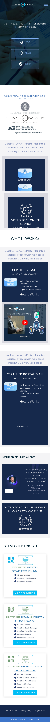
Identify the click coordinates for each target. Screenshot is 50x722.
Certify (27, 64)
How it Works (29, 294)
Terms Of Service (11, 711)
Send (27, 42)
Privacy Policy (26, 711)
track (28, 53)
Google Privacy (40, 711)
